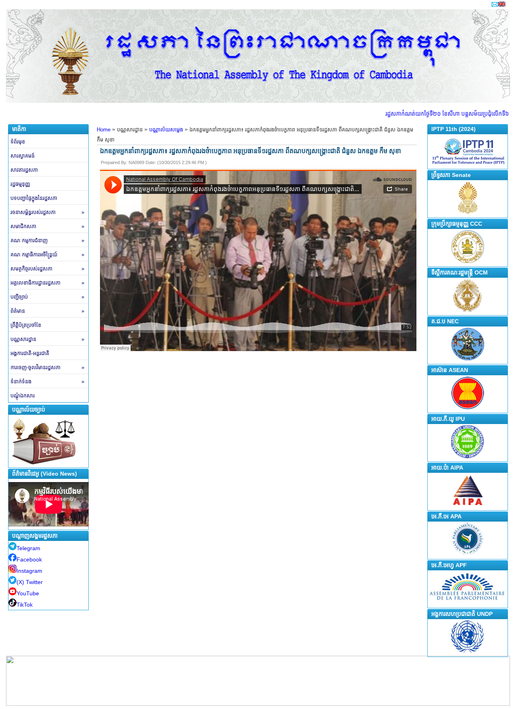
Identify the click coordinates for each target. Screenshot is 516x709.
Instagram (29, 571)
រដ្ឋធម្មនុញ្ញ (20, 184)
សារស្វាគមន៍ (22, 156)
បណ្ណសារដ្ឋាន (47, 339)
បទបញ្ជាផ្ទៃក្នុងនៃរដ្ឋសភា (33, 198)
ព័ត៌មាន (47, 311)
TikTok (25, 604)
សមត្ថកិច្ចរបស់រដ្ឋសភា (47, 269)
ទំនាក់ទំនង (47, 381)
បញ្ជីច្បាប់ (47, 297)
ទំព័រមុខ (17, 142)
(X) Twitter (30, 582)
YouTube (28, 593)
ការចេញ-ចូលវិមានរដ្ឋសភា (47, 367)
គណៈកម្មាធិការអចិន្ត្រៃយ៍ (47, 255)
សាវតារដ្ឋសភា (24, 170)
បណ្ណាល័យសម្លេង (166, 130)
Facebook (29, 559)
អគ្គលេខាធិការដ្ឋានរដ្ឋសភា (47, 283)
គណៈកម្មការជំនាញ (47, 240)
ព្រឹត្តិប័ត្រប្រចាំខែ (25, 325)
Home (103, 130)
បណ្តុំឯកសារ (22, 396)
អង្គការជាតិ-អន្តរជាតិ (29, 353)
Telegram (28, 548)
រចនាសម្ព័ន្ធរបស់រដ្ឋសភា (47, 212)
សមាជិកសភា (47, 226)
